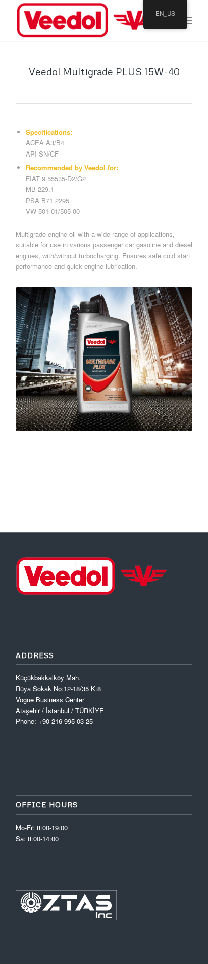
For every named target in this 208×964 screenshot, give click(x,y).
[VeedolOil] (86, 20)
